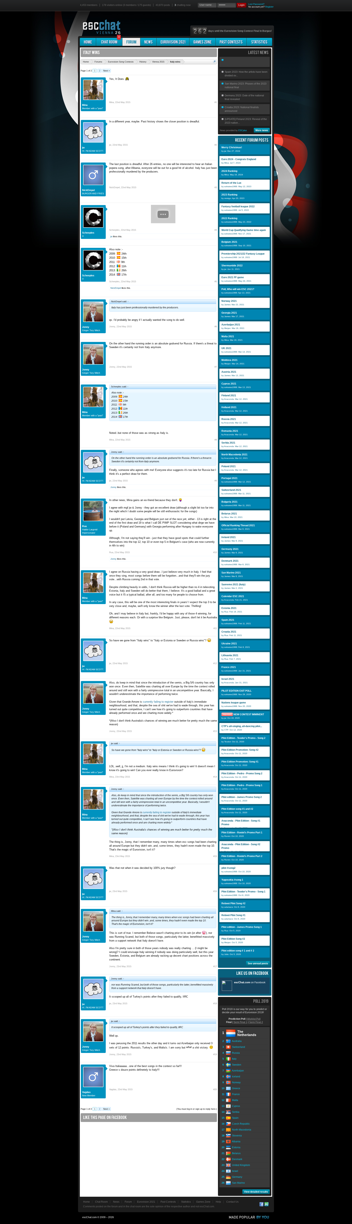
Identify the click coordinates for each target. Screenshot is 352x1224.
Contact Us (232, 1201)
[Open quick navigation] (214, 61)
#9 (215, 480)
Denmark (236, 1159)
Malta (234, 1100)
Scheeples (88, 232)
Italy (233, 1058)
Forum (128, 1201)
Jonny (85, 327)
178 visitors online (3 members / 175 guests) (126, 5)
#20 (215, 1089)
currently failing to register (158, 701)
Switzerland (238, 1047)
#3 (215, 187)
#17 (215, 966)
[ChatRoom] (109, 42)
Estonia (235, 1147)
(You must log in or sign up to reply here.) (196, 1109)
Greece (235, 1088)
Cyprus (235, 1106)
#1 (215, 102)
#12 (215, 663)
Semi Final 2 (256, 1022)
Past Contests (168, 1201)
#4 (215, 230)
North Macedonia (241, 1129)
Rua (84, 526)
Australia (236, 1041)
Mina (85, 105)
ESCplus (242, 130)
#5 (215, 281)
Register (269, 6)
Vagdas (86, 1092)
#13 (215, 731)
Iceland (235, 1076)
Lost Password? (256, 4)
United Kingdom (240, 1165)
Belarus (236, 1153)
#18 (215, 1003)
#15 (215, 856)
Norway (236, 1082)
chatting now (183, 5)
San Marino (238, 1182)
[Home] (88, 42)
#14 (215, 777)
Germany (236, 1177)
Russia (235, 1052)
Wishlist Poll (254, 1018)
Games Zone (203, 1201)
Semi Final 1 (240, 1022)
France (235, 1094)
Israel (234, 1171)
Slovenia (236, 1135)
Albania (235, 1141)
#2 (215, 145)
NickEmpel (88, 190)
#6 (215, 326)
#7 (215, 367)
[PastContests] (231, 42)
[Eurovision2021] (173, 42)
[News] (148, 42)
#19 (215, 1054)
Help (218, 1201)
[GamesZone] (202, 42)
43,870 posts (163, 5)
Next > (106, 70)
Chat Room (101, 1201)
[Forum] (131, 42)
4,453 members (88, 5)
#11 (215, 628)
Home (86, 1201)
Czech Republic (240, 1123)
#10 (215, 552)
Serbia (235, 1112)
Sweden (236, 1064)
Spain (235, 1117)
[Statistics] (259, 42)
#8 (215, 439)
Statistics (186, 1201)
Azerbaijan (237, 1070)
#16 (215, 891)
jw (83, 147)
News (116, 1201)
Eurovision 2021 (146, 1201)
